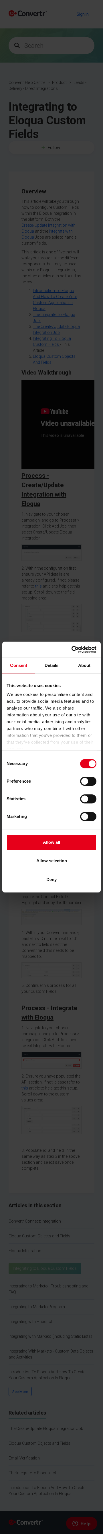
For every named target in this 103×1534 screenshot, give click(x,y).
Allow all (51, 842)
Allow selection (51, 860)
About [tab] (84, 665)
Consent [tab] (18, 665)
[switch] (88, 781)
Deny (51, 879)
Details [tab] (52, 665)
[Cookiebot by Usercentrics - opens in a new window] (72, 649)
